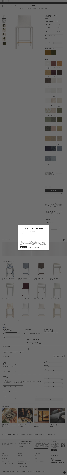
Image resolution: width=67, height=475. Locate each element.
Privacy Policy (42, 244)
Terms (33, 244)
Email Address (24, 233)
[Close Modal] (48, 226)
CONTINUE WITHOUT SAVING (33, 247)
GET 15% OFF (23, 247)
